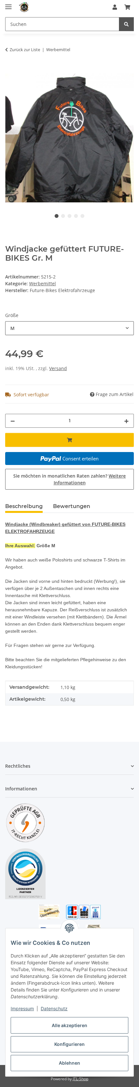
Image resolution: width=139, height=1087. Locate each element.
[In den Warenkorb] (10, 70)
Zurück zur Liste (25, 49)
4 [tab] (76, 216)
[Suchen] (126, 24)
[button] (115, 7)
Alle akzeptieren (69, 1025)
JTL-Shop (80, 1078)
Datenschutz (54, 1008)
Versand (58, 368)
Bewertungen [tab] (71, 506)
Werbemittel (42, 283)
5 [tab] (82, 216)
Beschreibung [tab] (24, 506)
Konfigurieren (69, 1044)
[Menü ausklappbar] (8, 4)
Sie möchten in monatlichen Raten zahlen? (69, 479)
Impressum (22, 1008)
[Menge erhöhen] (126, 420)
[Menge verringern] (12, 420)
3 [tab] (69, 216)
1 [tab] (57, 216)
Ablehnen (69, 1063)
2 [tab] (63, 216)
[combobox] (69, 328)
